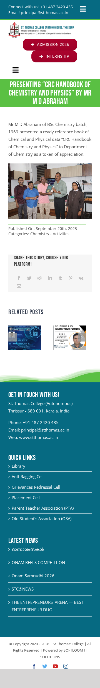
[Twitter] (29, 278)
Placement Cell (26, 497)
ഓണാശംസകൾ (28, 549)
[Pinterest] (71, 278)
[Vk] (81, 278)
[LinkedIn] (50, 278)
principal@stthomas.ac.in (45, 430)
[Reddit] (39, 278)
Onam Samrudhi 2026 (33, 575)
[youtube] (55, 666)
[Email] (19, 286)
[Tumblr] (60, 278)
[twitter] (44, 666)
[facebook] (34, 666)
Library (18, 466)
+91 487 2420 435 (41, 422)
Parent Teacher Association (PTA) (43, 508)
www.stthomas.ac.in (38, 437)
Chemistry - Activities (49, 233)
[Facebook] (19, 278)
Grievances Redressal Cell (36, 487)
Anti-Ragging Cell (28, 476)
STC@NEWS (23, 589)
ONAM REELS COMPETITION (38, 562)
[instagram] (65, 666)
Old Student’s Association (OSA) (41, 518)
